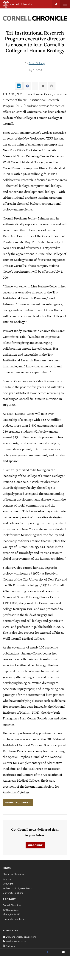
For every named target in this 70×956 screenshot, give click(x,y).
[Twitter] (55, 952)
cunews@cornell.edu (13, 919)
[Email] (63, 952)
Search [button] (56, 4)
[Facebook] (47, 952)
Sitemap (7, 879)
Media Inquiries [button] (17, 802)
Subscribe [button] (35, 845)
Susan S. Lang (37, 63)
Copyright (8, 883)
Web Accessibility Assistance (17, 888)
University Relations (13, 893)
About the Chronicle (13, 874)
